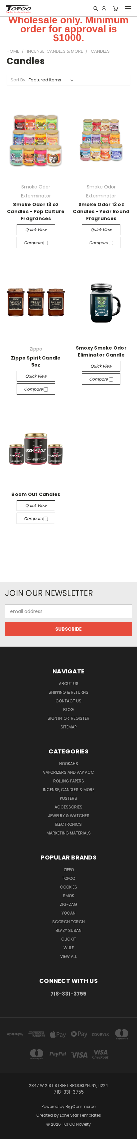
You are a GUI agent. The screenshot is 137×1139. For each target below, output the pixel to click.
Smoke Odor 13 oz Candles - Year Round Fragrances (101, 211)
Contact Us (68, 701)
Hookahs (68, 763)
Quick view (36, 229)
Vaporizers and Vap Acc (68, 772)
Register (80, 718)
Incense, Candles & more (68, 789)
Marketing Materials (69, 833)
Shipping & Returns (68, 692)
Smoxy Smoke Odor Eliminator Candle (101, 351)
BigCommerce (80, 1106)
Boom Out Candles (35, 494)
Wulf (69, 948)
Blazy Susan (68, 930)
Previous (10, 1132)
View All (68, 956)
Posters (68, 798)
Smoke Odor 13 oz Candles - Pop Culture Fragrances (36, 211)
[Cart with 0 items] (115, 8)
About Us (68, 683)
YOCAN (68, 913)
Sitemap (68, 727)
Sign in (55, 718)
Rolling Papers (68, 781)
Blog (68, 709)
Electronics (68, 824)
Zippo (69, 870)
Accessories (68, 807)
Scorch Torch (68, 922)
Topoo (68, 878)
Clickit (68, 939)
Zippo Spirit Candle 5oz (36, 361)
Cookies (68, 887)
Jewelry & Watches (68, 815)
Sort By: (18, 80)
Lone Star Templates (80, 1115)
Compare (34, 242)
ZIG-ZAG (68, 904)
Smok (68, 896)
